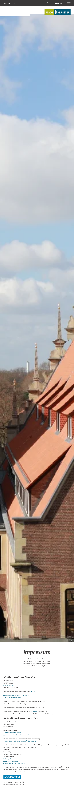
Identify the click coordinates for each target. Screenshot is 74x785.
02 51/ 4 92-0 (9, 685)
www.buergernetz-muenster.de (15, 763)
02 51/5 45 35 (9, 759)
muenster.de (9, 3)
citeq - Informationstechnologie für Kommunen (20, 741)
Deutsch (57, 3)
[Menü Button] (69, 3)
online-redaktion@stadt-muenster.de (17, 735)
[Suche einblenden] (48, 3)
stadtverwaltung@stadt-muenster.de (17, 695)
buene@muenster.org (12, 761)
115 (34, 691)
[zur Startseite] (58, 12)
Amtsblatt (35, 711)
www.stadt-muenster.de (13, 698)
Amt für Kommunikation (13, 733)
